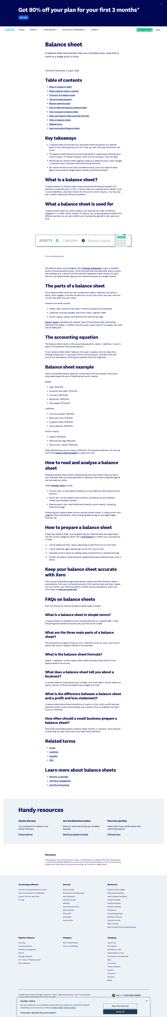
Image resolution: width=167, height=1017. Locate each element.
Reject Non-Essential (120, 1006)
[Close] (146, 1000)
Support (94, 30)
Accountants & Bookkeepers (73, 30)
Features (33, 30)
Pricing (21, 30)
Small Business (49, 30)
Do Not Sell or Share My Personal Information (38, 1013)
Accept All (120, 1012)
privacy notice (70, 1007)
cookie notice (57, 1007)
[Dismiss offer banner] (161, 3)
